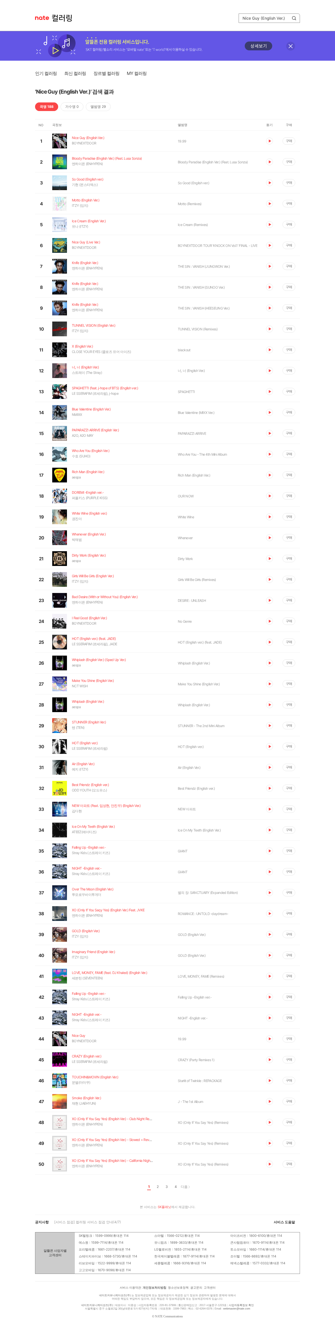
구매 (289, 141)
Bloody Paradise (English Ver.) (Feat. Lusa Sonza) (213, 162)
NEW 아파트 (187, 809)
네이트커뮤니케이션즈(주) (115, 1295)
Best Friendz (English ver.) (196, 788)
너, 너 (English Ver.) (191, 370)
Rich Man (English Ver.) (194, 475)
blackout (184, 350)
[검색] (294, 18)
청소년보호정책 (178, 1287)
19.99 (182, 141)
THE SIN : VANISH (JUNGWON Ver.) (204, 266)
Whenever (185, 538)
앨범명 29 (98, 106)
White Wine (186, 517)
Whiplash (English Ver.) (194, 663)
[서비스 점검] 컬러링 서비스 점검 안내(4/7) (87, 1222)
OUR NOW (185, 496)
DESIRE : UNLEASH (192, 600)
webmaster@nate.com (236, 1308)
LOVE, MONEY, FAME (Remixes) (201, 976)
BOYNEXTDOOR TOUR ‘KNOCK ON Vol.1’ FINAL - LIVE (217, 245)
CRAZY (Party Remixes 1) (196, 1060)
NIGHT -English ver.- (192, 1018)
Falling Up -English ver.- (195, 997)
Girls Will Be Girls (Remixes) (197, 579)
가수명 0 (72, 106)
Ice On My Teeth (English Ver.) (199, 830)
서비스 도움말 (284, 1222)
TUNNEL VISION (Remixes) (198, 329)
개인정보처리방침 (154, 1287)
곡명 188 (46, 106)
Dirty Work (185, 559)
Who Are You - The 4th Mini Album (202, 454)
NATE (42, 18)
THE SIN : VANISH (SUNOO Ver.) (201, 287)
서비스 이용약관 (130, 1287)
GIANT (183, 851)
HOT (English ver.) (191, 747)
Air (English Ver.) (189, 767)
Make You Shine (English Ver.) (199, 684)
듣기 (269, 141)
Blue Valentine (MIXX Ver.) (196, 412)
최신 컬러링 (75, 73)
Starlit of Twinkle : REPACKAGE (200, 1081)
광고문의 (196, 1287)
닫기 (290, 46)
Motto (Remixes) (190, 204)
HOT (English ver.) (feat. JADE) (200, 642)
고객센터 (210, 1287)
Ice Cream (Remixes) (193, 225)
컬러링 (64, 18)
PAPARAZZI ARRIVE (192, 433)
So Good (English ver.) (193, 183)
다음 (184, 1186)
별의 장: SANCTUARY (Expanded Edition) (208, 892)
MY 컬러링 (137, 73)
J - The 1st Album (190, 1101)
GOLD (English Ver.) (192, 934)
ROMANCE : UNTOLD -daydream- (203, 914)
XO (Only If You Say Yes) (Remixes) (203, 1122)
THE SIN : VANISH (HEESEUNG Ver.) (204, 308)
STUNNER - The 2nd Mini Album (201, 726)
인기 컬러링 (46, 73)
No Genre (185, 621)
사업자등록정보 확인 (241, 1305)
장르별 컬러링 (106, 73)
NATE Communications (169, 1316)
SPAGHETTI (186, 392)
